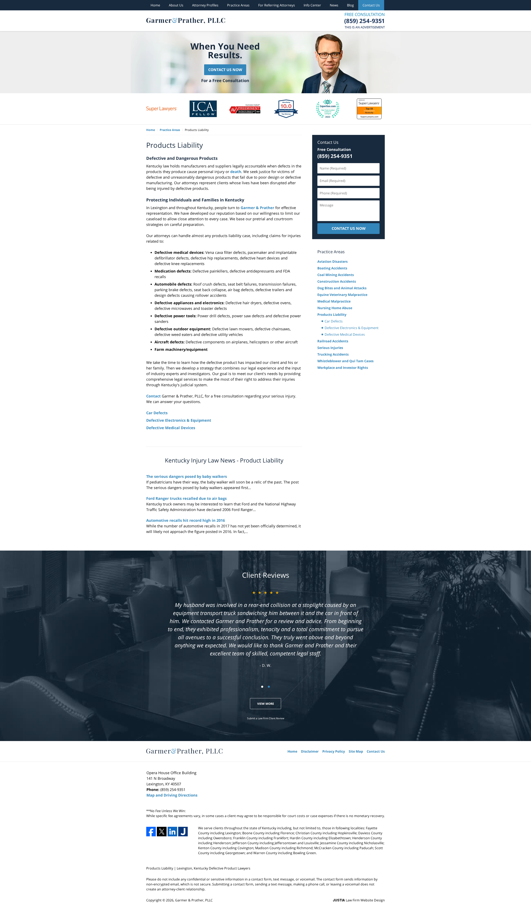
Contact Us (371, 5)
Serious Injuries (330, 347)
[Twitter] (161, 831)
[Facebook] (151, 831)
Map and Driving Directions (171, 795)
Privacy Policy (333, 751)
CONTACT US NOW (348, 228)
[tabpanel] (161, 108)
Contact (153, 396)
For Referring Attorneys (276, 5)
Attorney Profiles (205, 5)
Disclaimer (310, 751)
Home (155, 5)
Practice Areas (238, 5)
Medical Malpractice (334, 301)
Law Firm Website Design (359, 900)
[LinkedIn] (172, 831)
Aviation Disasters (332, 261)
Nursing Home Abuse (334, 308)
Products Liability (331, 314)
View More (265, 704)
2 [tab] (269, 687)
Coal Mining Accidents (335, 274)
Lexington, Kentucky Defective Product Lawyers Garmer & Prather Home (185, 21)
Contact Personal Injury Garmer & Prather (364, 21)
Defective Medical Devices (170, 427)
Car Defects (157, 412)
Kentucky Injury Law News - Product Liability (224, 460)
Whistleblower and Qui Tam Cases (345, 361)
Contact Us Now (225, 69)
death (235, 171)
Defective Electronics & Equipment (178, 420)
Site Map (356, 751)
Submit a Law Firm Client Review (265, 718)
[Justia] (183, 831)
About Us (176, 5)
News (334, 5)
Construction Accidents (336, 281)
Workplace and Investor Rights (342, 367)
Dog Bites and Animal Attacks (342, 288)
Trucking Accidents (333, 354)
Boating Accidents (332, 268)
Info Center (312, 5)
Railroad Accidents (332, 341)
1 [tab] (262, 687)
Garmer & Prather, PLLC (194, 900)
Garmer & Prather (257, 207)
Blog (350, 5)
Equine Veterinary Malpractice (342, 294)
